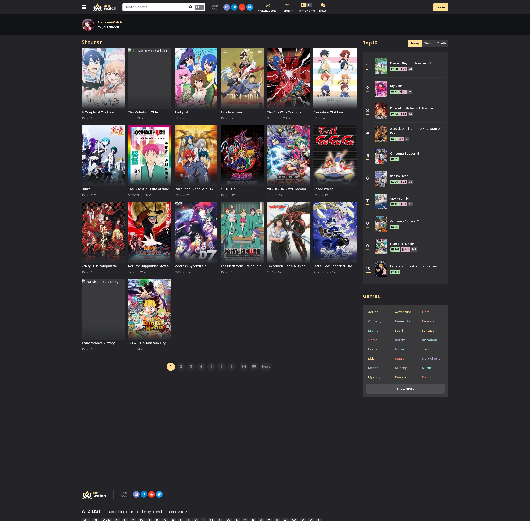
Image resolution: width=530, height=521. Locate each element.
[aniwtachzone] (151, 494)
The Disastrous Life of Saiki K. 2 (241, 268)
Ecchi (399, 331)
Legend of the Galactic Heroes (413, 266)
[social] (136, 494)
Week (428, 43)
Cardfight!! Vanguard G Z (194, 189)
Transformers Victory (98, 343)
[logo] (94, 494)
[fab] (144, 494)
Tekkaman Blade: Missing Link (286, 268)
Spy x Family (399, 199)
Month (441, 43)
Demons (428, 321)
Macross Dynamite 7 (190, 266)
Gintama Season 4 (404, 153)
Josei (426, 349)
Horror (373, 349)
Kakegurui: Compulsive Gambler (99, 268)
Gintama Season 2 (404, 221)
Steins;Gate (399, 176)
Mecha (373, 368)
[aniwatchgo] (159, 494)
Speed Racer (323, 189)
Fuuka (86, 189)
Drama (373, 331)
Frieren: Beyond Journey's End (412, 63)
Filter (199, 7)
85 (254, 366)
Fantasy (428, 331)
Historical (429, 340)
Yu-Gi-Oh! (228, 189)
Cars (425, 312)
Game (372, 340)
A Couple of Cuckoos (98, 112)
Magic (400, 359)
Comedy (374, 321)
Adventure (403, 312)
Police (426, 377)
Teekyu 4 (181, 112)
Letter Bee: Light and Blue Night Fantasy (332, 268)
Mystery (374, 377)
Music (426, 368)
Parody (400, 377)
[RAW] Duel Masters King (147, 343)
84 (244, 366)
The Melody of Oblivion (145, 112)
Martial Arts (431, 359)
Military (401, 368)
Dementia (402, 321)
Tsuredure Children (328, 112)
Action (373, 312)
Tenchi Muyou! (232, 112)
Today (415, 43)
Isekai (399, 349)
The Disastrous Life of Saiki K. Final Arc (148, 191)
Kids (371, 359)
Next (266, 366)
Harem (400, 340)
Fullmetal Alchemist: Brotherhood (416, 108)
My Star (396, 86)
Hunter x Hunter (402, 244)
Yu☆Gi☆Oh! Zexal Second (286, 189)
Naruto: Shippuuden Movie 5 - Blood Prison (148, 268)
